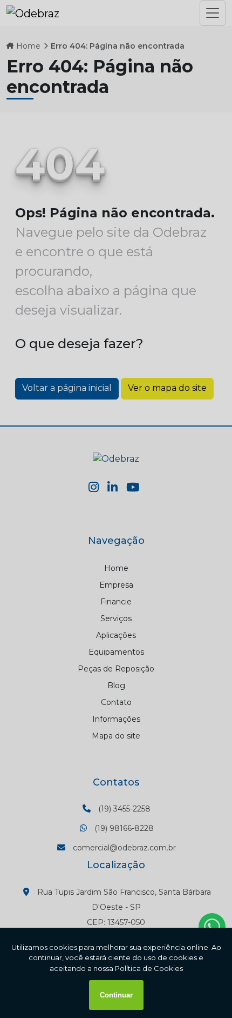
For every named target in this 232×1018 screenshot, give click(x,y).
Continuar (116, 995)
